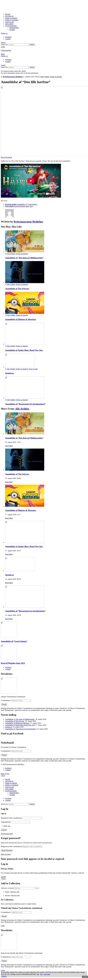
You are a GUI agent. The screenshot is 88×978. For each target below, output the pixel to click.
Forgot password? (7, 834)
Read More (9, 446)
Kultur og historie (11, 18)
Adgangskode (5, 822)
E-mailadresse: (6, 700)
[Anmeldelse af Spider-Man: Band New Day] (46, 334)
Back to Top (5, 774)
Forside (7, 14)
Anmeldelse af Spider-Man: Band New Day (24, 350)
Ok (38, 974)
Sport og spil (9, 22)
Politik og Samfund (11, 20)
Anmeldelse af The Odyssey (17, 289)
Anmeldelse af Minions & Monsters (20, 319)
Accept (3, 876)
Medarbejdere (14, 28)
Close (3, 776)
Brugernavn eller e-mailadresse (11, 818)
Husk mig (6, 826)
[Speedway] (46, 360)
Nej (41, 974)
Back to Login (6, 854)
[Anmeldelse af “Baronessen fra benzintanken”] (46, 387)
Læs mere (47, 974)
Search (32, 44)
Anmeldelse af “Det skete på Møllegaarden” (24, 258)
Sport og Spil (33, 369)
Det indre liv (9, 16)
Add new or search (7, 888)
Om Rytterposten (11, 26)
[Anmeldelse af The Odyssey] (46, 272)
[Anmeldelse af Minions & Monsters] (46, 303)
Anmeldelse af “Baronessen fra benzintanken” (25, 404)
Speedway (9, 373)
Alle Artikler (9, 24)
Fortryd (3, 976)
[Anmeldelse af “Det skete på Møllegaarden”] (46, 241)
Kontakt (12, 30)
